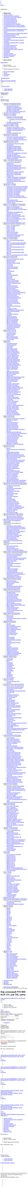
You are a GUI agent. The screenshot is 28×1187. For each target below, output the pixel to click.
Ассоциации (7, 50)
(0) (1, 1001)
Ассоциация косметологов (10, 21)
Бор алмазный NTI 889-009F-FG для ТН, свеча (12, 1080)
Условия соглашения (9, 56)
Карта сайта (7, 1130)
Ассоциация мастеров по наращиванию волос (15, 29)
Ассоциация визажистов (10, 18)
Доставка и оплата (8, 53)
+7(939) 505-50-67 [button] (5, 1156)
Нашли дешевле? (5, 1011)
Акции (5, 73)
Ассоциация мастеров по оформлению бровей (15, 33)
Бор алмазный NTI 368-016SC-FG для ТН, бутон (13, 1068)
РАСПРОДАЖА (8, 984)
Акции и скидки (8, 14)
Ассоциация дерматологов (10, 19)
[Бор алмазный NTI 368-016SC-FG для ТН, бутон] (13, 1067)
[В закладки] (1, 1002)
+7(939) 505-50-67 (8, 89)
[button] (4, 62)
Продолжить (4, 1043)
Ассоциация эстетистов (10, 46)
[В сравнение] (2, 1002)
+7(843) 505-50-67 (8, 90)
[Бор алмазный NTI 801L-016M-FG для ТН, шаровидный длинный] (14, 1106)
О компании (7, 52)
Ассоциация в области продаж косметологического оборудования (12, 16)
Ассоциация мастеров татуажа (11, 34)
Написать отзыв (4, 1026)
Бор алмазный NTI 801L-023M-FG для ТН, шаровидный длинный (11, 1094)
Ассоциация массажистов (10, 22)
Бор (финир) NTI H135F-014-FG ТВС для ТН (12, 1056)
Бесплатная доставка (9, 71)
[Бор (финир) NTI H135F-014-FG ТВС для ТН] (13, 1055)
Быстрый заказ (10, 1020)
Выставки (6, 57)
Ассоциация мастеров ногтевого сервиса (14, 25)
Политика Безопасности (10, 54)
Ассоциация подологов (10, 36)
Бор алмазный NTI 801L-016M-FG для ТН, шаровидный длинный (11, 1108)
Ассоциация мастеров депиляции (12, 24)
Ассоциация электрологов (10, 45)
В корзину (3, 1020)
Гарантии (6, 981)
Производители (8, 1131)
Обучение (6, 75)
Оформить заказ (5, 99)
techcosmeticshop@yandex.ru (8, 1162)
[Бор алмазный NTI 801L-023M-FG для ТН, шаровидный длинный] (14, 1091)
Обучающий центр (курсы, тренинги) (13, 49)
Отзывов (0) (7, 1022)
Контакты (6, 983)
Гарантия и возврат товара (10, 48)
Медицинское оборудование (11, 986)
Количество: (4, 1017)
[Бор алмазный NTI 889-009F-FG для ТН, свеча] (13, 1078)
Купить (16, 1015)
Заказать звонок (5, 92)
